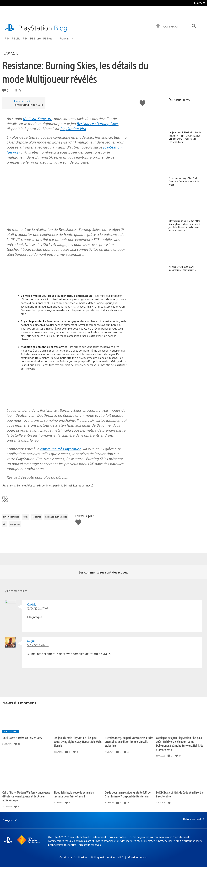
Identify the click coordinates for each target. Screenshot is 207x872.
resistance (36, 516)
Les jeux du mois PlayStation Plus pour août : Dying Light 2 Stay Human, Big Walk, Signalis (77, 741)
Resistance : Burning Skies (97, 123)
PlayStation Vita (73, 128)
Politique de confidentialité (107, 857)
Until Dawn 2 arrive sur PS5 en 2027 (22, 738)
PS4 (25, 38)
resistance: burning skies (55, 516)
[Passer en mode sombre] (158, 26)
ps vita (25, 516)
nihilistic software (11, 516)
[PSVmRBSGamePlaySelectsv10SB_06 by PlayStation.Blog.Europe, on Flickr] (27, 285)
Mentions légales (138, 857)
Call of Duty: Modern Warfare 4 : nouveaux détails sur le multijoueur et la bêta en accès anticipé (26, 796)
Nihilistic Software (37, 118)
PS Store (35, 38)
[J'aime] (16, 744)
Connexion (171, 26)
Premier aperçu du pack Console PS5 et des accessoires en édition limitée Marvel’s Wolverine (129, 741)
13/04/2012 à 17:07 (37, 608)
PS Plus (47, 38)
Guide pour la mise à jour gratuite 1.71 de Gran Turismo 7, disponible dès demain (128, 794)
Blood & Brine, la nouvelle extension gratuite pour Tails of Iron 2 (74, 794)
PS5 (7, 38)
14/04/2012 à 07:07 (38, 645)
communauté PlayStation (60, 448)
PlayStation (43, 27)
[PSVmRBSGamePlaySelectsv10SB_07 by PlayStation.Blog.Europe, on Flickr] (27, 399)
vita (4, 524)
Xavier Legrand (21, 100)
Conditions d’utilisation (73, 857)
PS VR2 (16, 38)
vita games (15, 524)
